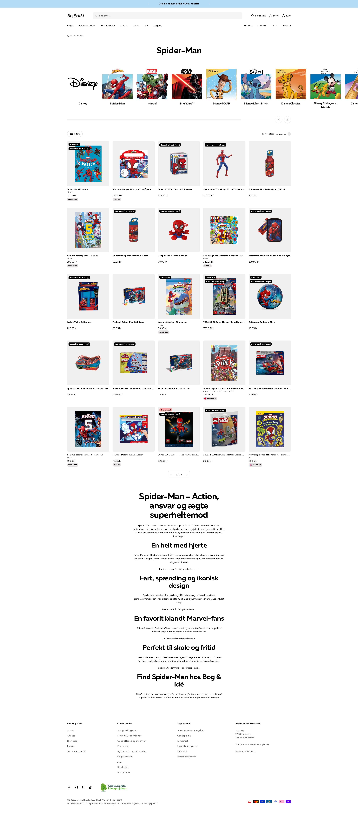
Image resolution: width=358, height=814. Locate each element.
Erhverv (287, 25)
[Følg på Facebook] (69, 787)
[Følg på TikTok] (90, 787)
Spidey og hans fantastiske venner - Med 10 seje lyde (224, 255)
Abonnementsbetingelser (190, 730)
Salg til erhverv (125, 756)
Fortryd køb (123, 772)
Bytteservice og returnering (131, 751)
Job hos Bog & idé (76, 751)
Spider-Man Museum (77, 189)
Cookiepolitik (184, 735)
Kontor (124, 25)
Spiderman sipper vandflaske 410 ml (131, 255)
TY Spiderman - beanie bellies (172, 255)
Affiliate (71, 735)
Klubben (248, 25)
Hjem (69, 35)
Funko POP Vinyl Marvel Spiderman (175, 189)
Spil (146, 25)
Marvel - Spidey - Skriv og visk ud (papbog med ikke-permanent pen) (134, 189)
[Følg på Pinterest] (83, 787)
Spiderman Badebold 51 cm (262, 322)
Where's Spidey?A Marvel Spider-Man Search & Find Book (224, 388)
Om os (70, 730)
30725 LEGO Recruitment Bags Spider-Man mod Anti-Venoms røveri (224, 455)
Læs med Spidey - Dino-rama (172, 322)
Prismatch (122, 746)
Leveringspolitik (149, 803)
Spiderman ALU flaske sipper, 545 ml (267, 189)
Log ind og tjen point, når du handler (179, 3)
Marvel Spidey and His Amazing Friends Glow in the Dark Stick (270, 455)
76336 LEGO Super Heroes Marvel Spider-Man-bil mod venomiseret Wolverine (270, 388)
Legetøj (158, 25)
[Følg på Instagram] (76, 787)
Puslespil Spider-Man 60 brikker (128, 322)
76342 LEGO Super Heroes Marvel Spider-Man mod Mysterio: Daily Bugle (224, 322)
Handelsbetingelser (187, 746)
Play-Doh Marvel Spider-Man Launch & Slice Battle (134, 388)
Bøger (70, 25)
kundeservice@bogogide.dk (254, 744)
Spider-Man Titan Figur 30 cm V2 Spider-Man (224, 189)
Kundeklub (122, 767)
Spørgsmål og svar (127, 730)
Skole (136, 25)
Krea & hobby (108, 25)
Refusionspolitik (111, 803)
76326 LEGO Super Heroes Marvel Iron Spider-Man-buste (179, 455)
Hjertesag (72, 740)
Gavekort (263, 25)
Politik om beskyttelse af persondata (84, 803)
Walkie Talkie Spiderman (79, 322)
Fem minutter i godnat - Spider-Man (85, 455)
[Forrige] (148, 4)
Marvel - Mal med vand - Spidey (128, 455)
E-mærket (182, 740)
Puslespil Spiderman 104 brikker (174, 388)
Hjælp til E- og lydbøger (129, 735)
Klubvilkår (182, 751)
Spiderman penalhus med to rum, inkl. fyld (269, 255)
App (275, 25)
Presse (70, 746)
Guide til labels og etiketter (131, 740)
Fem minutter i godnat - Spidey (82, 255)
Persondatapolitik (186, 756)
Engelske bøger (87, 25)
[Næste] (209, 4)
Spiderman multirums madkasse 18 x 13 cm (88, 388)
